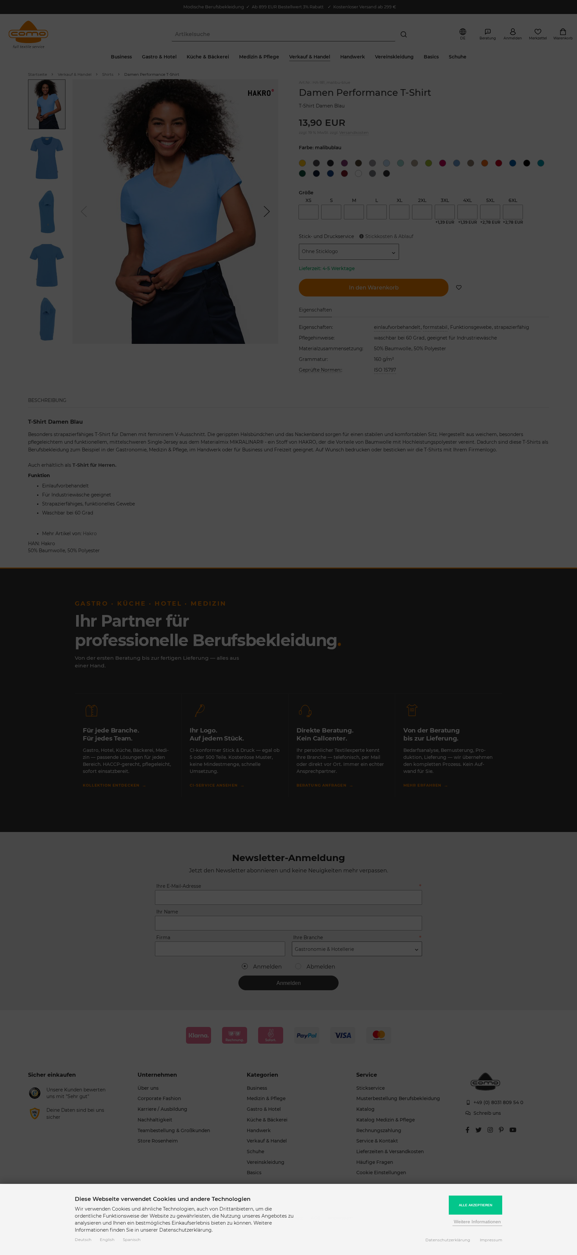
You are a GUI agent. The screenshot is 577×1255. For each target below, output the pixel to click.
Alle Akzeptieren (475, 1205)
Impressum (491, 1240)
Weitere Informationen (477, 1221)
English (107, 1239)
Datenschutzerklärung (447, 1240)
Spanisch (132, 1239)
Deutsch (83, 1239)
